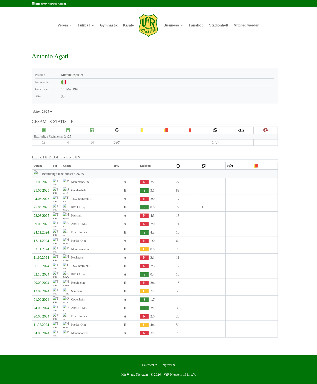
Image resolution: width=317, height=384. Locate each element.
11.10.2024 (41, 257)
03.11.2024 (41, 249)
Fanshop (196, 25)
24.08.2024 (41, 308)
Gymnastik (109, 25)
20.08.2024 (41, 316)
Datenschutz (149, 365)
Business (171, 25)
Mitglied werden (246, 25)
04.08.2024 (41, 333)
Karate (128, 25)
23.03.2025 (41, 215)
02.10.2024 (41, 274)
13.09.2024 (41, 291)
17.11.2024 (41, 241)
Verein (63, 25)
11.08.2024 (41, 325)
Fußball (84, 25)
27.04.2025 (41, 207)
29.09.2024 (41, 283)
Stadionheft (218, 25)
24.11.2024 (41, 232)
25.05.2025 (41, 190)
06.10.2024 (41, 266)
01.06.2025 (41, 182)
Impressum (168, 365)
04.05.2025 (41, 199)
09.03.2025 (41, 224)
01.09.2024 (41, 299)
